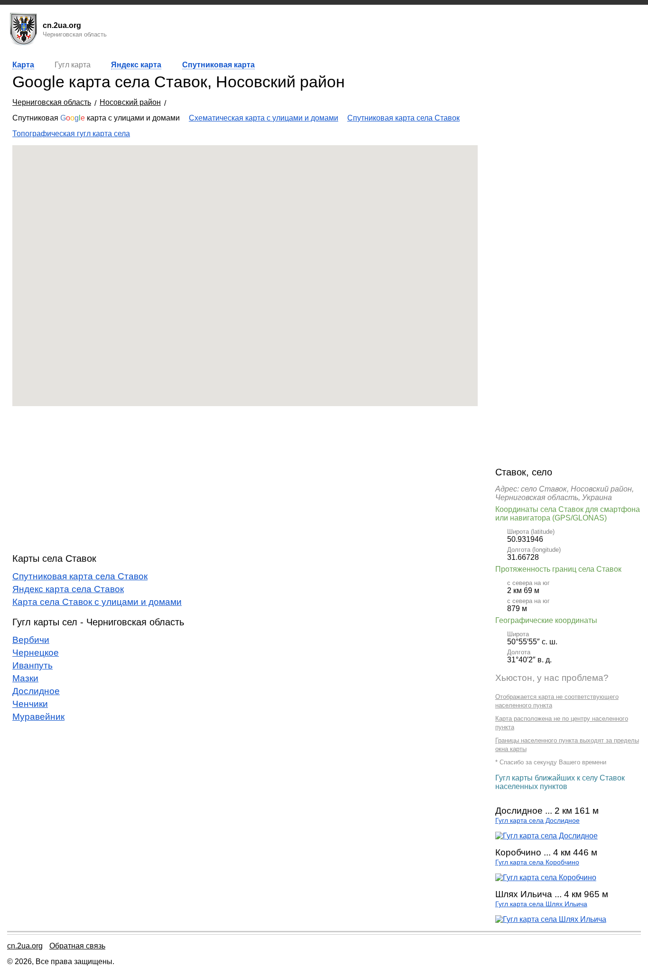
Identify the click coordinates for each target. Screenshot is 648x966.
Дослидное (36, 691)
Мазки (25, 678)
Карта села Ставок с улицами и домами (97, 602)
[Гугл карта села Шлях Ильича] (550, 919)
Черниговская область (51, 102)
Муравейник (38, 717)
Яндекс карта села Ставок (68, 589)
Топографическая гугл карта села (71, 134)
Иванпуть (32, 665)
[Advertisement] (245, 479)
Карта (23, 65)
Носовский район (130, 102)
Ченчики (30, 704)
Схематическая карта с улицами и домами (263, 118)
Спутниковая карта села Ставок (403, 118)
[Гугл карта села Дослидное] (546, 836)
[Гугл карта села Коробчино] (545, 877)
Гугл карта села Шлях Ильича (541, 904)
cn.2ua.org (25, 946)
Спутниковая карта (218, 65)
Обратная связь (77, 946)
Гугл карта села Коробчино (537, 862)
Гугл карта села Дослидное (537, 820)
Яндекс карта (136, 65)
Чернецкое (35, 653)
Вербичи (30, 640)
